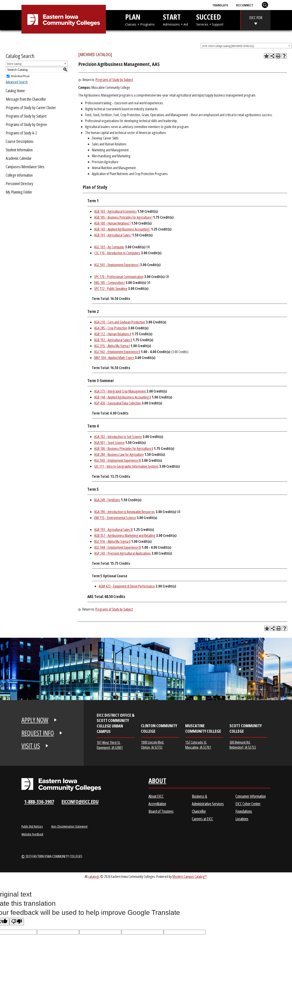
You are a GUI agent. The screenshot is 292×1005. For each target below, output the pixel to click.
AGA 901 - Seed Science (109, 442)
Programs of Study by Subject (26, 116)
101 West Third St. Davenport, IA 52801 (110, 745)
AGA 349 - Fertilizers (107, 499)
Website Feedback (32, 834)
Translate (220, 5)
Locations (241, 818)
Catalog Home (15, 90)
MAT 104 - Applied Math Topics (114, 357)
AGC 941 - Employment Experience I (116, 264)
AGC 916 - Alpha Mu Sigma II (112, 541)
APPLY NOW (34, 719)
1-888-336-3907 (39, 801)
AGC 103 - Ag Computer (109, 246)
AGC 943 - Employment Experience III (117, 460)
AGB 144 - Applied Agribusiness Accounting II (122, 397)
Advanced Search (17, 81)
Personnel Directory (19, 183)
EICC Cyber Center (248, 803)
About (157, 781)
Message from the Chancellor (26, 99)
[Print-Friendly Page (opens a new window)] (278, 55)
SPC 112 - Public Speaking (110, 288)
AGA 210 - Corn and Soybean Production (119, 322)
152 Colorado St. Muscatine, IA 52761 (198, 745)
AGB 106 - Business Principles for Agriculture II (123, 448)
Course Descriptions (20, 141)
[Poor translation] (16, 921)
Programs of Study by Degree (26, 124)
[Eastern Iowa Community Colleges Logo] (61, 784)
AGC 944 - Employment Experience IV (117, 547)
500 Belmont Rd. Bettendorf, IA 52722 (242, 745)
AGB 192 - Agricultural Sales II (113, 339)
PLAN (140, 19)
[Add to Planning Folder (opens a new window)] (266, 55)
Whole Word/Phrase (20, 76)
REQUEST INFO (37, 732)
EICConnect (244, 5)
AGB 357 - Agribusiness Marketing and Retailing (124, 535)
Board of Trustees (161, 811)
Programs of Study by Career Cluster (31, 107)
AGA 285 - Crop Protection (110, 328)
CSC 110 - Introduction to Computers (117, 252)
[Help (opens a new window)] (284, 55)
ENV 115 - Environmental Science (115, 517)
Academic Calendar (18, 158)
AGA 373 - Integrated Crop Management (120, 391)
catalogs (93, 876)
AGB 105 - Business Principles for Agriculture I (123, 217)
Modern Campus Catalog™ (189, 876)
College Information (19, 175)
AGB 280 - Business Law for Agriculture (119, 454)
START (175, 19)
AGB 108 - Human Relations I (112, 223)
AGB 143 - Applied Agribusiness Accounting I (122, 229)
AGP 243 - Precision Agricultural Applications (122, 553)
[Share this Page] (272, 55)
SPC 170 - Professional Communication (118, 276)
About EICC (156, 796)
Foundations (243, 811)
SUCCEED (210, 19)
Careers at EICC (202, 818)
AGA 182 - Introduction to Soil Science (118, 436)
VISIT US (30, 745)
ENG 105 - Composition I (109, 282)
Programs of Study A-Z (21, 133)
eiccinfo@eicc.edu (80, 801)
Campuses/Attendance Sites (25, 166)
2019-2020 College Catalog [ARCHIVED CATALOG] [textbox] (228, 46)
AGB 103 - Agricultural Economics (115, 211)
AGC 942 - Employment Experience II (117, 351)
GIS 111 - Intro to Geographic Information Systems (126, 466)
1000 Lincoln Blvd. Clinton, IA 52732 (152, 745)
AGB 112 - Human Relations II (112, 333)
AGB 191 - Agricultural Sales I (112, 235)
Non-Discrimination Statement (69, 826)
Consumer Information (250, 796)
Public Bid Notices (32, 826)
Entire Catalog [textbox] (14, 64)
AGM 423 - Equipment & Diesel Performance (127, 586)
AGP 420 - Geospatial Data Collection (117, 403)
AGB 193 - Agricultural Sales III (113, 529)
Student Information (19, 149)
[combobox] (246, 45)
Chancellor (199, 811)
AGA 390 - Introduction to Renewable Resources (124, 511)
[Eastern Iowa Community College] (63, 20)
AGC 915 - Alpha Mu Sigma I (112, 345)
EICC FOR (255, 17)
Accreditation (157, 803)
